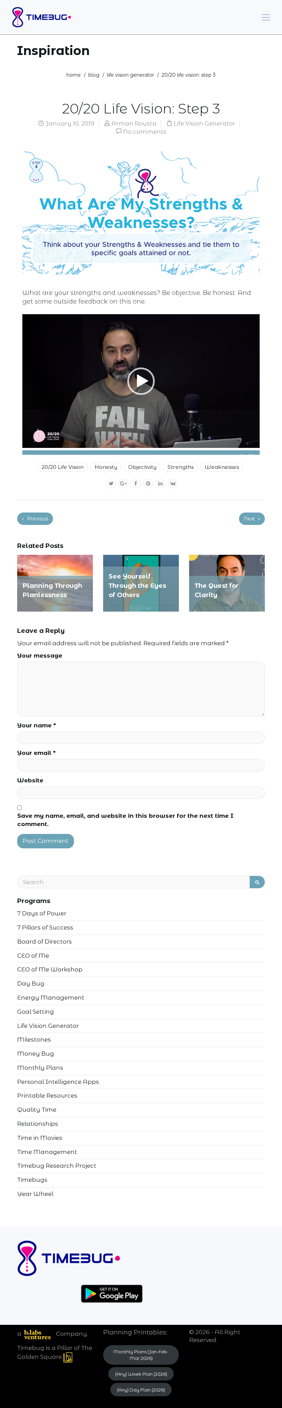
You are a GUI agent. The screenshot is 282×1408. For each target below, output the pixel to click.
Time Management (47, 1151)
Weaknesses (222, 467)
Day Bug (30, 983)
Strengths (180, 467)
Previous (37, 519)
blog (93, 75)
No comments (144, 131)
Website (30, 780)
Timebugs (32, 1179)
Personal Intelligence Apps (58, 1081)
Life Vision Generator (130, 75)
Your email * (36, 752)
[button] (141, 381)
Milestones (34, 1039)
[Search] (257, 882)
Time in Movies (39, 1137)
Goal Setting (35, 1011)
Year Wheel (35, 1193)
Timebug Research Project (56, 1165)
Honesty (106, 467)
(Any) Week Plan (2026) (141, 1374)
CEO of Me (33, 955)
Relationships (37, 1123)
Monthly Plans (40, 1067)
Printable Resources (47, 1095)
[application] (141, 381)
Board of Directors (44, 941)
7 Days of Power (41, 913)
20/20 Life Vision (63, 467)
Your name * (36, 725)
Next (250, 519)
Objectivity (142, 467)
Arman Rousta (133, 123)
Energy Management (50, 997)
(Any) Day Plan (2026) (141, 1390)
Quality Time (36, 1109)
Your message (39, 655)
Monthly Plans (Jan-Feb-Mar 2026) (141, 1355)
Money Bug (35, 1053)
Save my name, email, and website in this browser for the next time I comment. (125, 819)
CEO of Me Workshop (50, 969)
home (73, 75)
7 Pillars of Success (45, 927)
